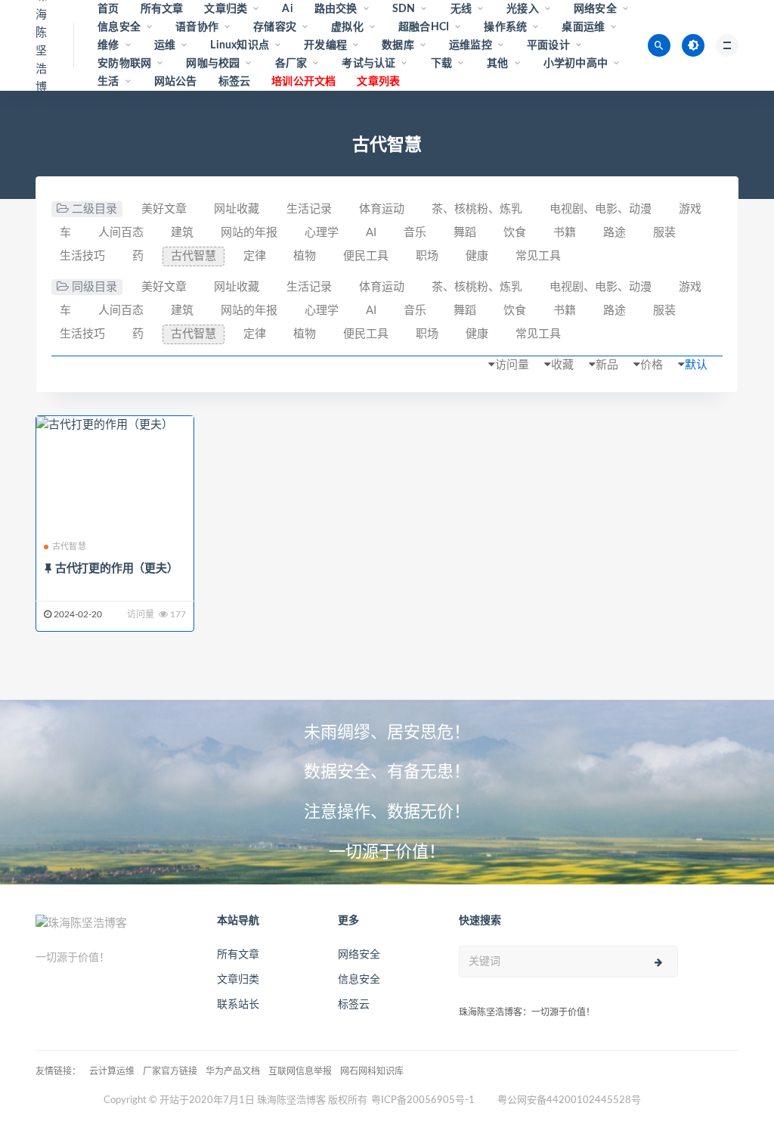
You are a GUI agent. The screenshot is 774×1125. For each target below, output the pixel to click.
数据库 (398, 45)
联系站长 (238, 1004)
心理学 (322, 232)
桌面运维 (583, 27)
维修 (108, 45)
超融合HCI (423, 27)
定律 (254, 256)
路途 (614, 232)
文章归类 (225, 9)
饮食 (514, 232)
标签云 (234, 81)
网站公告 (175, 81)
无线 (461, 9)
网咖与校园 (213, 63)
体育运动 (381, 209)
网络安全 (595, 9)
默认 (696, 365)
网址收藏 (236, 209)
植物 (304, 256)
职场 (427, 256)
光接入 (522, 9)
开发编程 (325, 45)
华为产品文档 (233, 1071)
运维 (164, 45)
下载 (441, 63)
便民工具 (366, 256)
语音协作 (196, 27)
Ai (287, 9)
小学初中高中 (575, 63)
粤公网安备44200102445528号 (569, 1100)
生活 (108, 81)
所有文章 (162, 9)
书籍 (564, 232)
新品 (607, 365)
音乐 (415, 232)
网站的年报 (249, 232)
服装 (664, 232)
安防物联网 (124, 63)
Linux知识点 (239, 45)
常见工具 (538, 256)
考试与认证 (368, 63)
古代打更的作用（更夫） (116, 568)
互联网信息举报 (300, 1071)
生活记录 (309, 209)
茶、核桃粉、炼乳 (477, 209)
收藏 (562, 365)
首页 (108, 9)
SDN (404, 9)
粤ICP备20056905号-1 (423, 1100)
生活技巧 (82, 256)
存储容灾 (274, 27)
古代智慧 (193, 256)
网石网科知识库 (372, 1071)
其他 (497, 63)
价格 (651, 365)
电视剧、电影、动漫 (601, 209)
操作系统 (505, 27)
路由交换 (336, 9)
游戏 (690, 209)
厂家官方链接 (170, 1071)
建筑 (182, 232)
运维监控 (470, 45)
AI (371, 232)
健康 (477, 256)
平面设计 (548, 45)
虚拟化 (347, 27)
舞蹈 (465, 232)
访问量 (512, 365)
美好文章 (164, 209)
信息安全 (119, 27)
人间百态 (121, 232)
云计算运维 (112, 1071)
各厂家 (291, 63)
